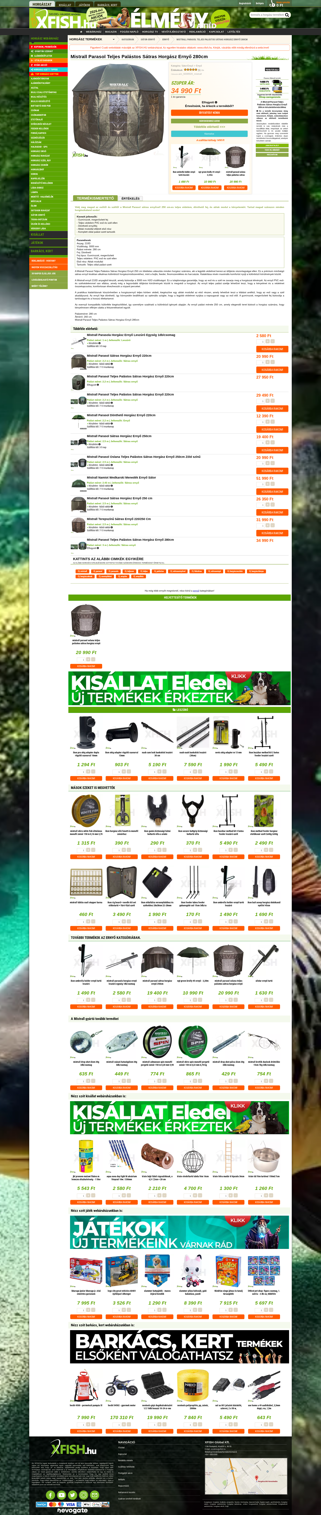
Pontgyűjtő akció (125, 1473)
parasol (98, 571)
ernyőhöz (139, 576)
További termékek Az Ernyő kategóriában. (106, 938)
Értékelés (131, 198)
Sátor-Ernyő (187, 66)
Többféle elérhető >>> (209, 127)
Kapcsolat (216, 31)
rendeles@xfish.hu (218, 1449)
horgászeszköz (236, 571)
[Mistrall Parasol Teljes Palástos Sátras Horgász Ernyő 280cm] (118, 157)
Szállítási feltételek (126, 1467)
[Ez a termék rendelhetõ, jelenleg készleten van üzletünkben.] (99, 343)
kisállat (65, 5)
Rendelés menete (125, 1460)
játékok (84, 5)
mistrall (83, 571)
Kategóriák (128, 39)
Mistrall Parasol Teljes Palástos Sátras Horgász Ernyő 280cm (212, 39)
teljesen (130, 571)
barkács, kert (107, 5)
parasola (114, 571)
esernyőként (106, 576)
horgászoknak (86, 576)
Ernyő (199, 66)
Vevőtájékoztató (174, 31)
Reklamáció (197, 31)
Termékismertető (95, 198)
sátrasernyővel (178, 571)
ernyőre (123, 576)
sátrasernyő (215, 571)
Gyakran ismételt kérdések (129, 1498)
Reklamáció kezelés (126, 1492)
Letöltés (234, 31)
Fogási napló (129, 31)
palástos (160, 571)
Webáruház (94, 31)
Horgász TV (150, 31)
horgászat (42, 4)
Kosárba (184, 187)
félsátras (198, 571)
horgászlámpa (257, 571)
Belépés (121, 1479)
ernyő (196, 590)
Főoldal (121, 1447)
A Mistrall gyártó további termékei (95, 1019)
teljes (145, 571)
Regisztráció (123, 1486)
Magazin (111, 31)
